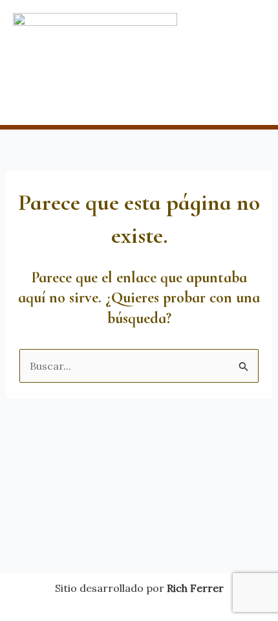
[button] (139, 99)
